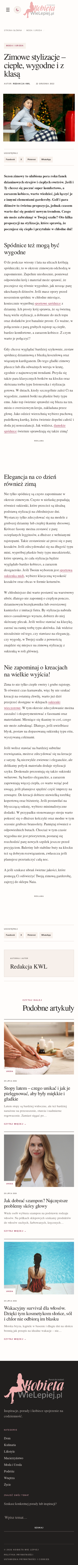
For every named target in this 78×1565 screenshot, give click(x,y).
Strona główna (13, 30)
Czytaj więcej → (15, 1124)
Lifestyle (9, 1451)
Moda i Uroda (34, 30)
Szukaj (39, 1528)
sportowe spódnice (48, 303)
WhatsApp (46, 159)
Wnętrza (9, 1478)
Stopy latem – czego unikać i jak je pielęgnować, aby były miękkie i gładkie (37, 1093)
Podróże (9, 1471)
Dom (7, 1438)
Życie (7, 1484)
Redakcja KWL (21, 84)
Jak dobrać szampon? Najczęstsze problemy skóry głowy (36, 1203)
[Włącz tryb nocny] (17, 9)
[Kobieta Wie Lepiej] (39, 10)
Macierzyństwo (13, 1458)
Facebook (10, 159)
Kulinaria (10, 1445)
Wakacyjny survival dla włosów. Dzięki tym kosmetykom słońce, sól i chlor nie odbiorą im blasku (38, 1313)
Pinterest (32, 159)
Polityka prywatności (18, 1555)
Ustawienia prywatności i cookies (26, 1559)
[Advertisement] (39, 453)
